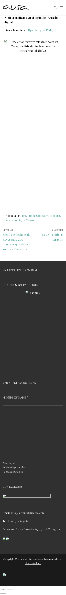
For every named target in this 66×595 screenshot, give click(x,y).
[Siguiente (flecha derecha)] (4, 593)
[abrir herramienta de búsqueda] (55, 7)
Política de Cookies (13, 471)
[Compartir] (8, 589)
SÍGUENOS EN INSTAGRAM (20, 270)
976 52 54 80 (22, 521)
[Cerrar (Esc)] (11, 589)
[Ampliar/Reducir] (1, 589)
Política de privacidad (14, 467)
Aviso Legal (9, 463)
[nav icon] (61, 7)
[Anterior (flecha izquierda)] (1, 593)
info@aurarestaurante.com (28, 513)
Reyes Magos (26, 220)
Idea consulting (33, 563)
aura (23, 215)
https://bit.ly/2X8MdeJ (39, 30)
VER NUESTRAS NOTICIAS (19, 382)
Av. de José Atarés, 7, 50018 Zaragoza (38, 529)
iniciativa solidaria (49, 215)
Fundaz (32, 215)
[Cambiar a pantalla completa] (4, 589)
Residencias (10, 220)
